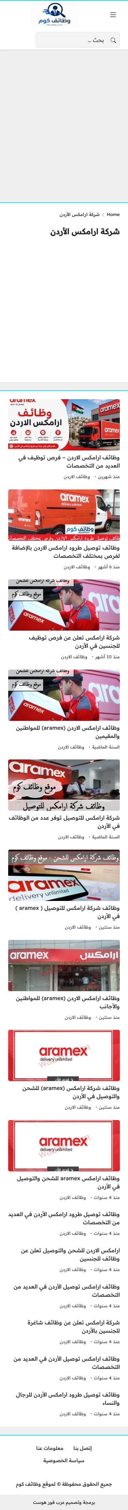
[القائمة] (113, 15)
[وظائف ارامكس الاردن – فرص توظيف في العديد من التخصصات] (64, 440)
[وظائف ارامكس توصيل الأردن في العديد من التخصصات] (64, 1296)
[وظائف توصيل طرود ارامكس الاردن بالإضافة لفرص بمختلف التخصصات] (64, 530)
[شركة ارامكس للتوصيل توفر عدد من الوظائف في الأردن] (64, 800)
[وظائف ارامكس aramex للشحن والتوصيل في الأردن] (64, 1161)
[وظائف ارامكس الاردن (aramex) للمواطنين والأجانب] (64, 981)
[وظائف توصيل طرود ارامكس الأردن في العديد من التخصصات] (64, 1224)
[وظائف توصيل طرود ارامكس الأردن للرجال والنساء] (64, 1404)
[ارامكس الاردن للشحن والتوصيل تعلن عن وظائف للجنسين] (64, 1260)
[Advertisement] (64, 122)
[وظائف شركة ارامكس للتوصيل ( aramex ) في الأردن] (64, 891)
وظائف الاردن (77, 476)
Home (113, 214)
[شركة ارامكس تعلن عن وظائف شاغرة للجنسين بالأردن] (64, 1332)
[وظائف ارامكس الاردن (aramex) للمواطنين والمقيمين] (64, 711)
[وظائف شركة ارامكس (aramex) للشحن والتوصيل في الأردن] (64, 1071)
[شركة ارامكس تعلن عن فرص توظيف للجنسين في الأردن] (64, 620)
